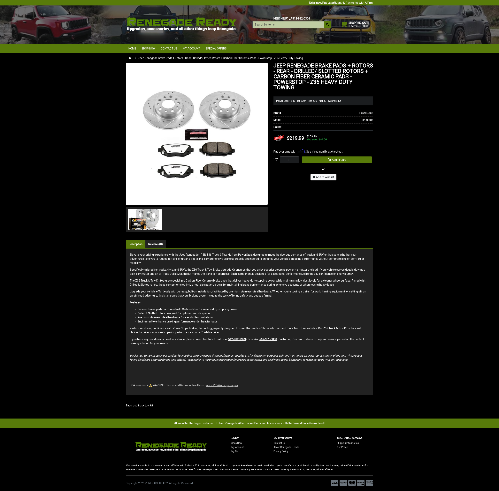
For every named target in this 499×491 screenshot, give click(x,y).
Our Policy (342, 447)
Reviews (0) (155, 244)
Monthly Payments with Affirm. (341, 2)
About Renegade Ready (286, 447)
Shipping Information (348, 443)
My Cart (235, 451)
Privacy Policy (280, 451)
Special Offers (216, 48)
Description (135, 244)
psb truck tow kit (143, 405)
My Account (191, 48)
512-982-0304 (301, 18)
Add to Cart (338, 159)
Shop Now (148, 48)
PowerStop (366, 112)
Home (132, 48)
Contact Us (169, 48)
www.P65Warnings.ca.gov (222, 385)
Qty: (275, 159)
